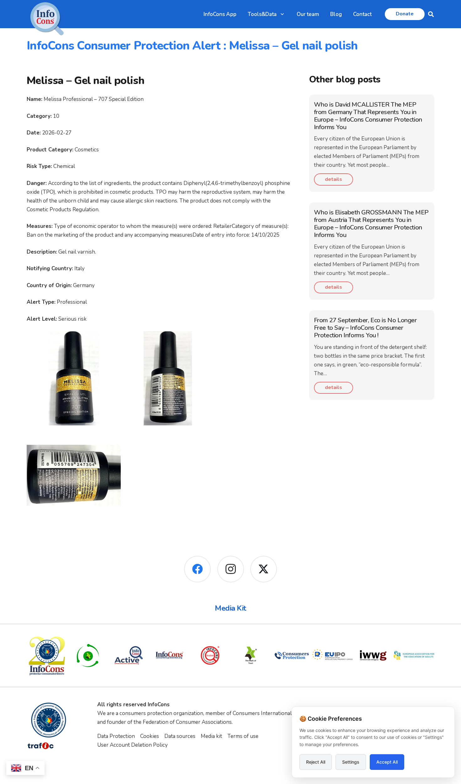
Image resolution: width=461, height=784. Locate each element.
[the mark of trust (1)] (250, 655)
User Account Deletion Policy (132, 745)
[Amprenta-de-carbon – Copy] (87, 655)
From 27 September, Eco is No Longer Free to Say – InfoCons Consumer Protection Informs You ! (365, 327)
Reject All (315, 762)
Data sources (179, 736)
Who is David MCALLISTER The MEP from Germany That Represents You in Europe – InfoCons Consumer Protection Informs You (368, 115)
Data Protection (116, 736)
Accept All (387, 762)
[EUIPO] (332, 655)
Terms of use (242, 736)
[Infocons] (47, 655)
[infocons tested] (210, 655)
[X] (263, 569)
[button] (282, 14)
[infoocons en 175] (169, 655)
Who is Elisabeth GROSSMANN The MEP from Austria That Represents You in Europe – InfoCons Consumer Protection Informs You (371, 223)
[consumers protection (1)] (291, 655)
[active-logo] (128, 655)
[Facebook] (197, 569)
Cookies (149, 736)
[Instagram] (230, 569)
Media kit (211, 736)
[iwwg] (373, 655)
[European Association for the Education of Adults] (414, 655)
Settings (350, 762)
